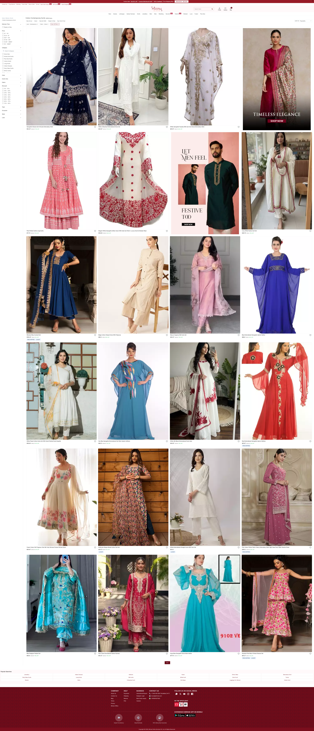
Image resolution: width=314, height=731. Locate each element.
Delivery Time (6, 24)
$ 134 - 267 (7, 39)
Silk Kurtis (130, 677)
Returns (126, 698)
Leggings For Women (235, 680)
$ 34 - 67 (6, 35)
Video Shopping (66, 4)
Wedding (161, 14)
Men (151, 14)
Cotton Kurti (287, 680)
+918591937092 (155, 698)
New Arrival (29, 21)
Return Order (32, 4)
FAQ (125, 701)
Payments (126, 693)
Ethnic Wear (235, 674)
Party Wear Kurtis (8, 68)
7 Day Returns (11, 4)
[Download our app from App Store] (191, 715)
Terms (112, 701)
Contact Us (4, 4)
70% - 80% (7, 103)
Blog (112, 698)
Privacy (113, 703)
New (110, 14)
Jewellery (144, 14)
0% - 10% (7, 88)
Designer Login (141, 696)
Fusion (196, 14)
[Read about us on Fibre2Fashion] (185, 704)
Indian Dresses (8, 66)
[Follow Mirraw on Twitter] (180, 694)
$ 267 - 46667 (8, 42)
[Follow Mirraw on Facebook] (192, 694)
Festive (178, 14)
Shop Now (63, 122)
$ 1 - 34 (6, 33)
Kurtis (138, 14)
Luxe (191, 14)
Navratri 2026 (43, 21)
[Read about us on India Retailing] (181, 704)
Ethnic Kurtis (7, 70)
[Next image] (95, 76)
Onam (35, 21)
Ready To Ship (51, 21)
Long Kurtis (7, 63)
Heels (183, 674)
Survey (37, 4)
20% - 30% (7, 92)
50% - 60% (7, 99)
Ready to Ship (8, 27)
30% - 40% (7, 95)
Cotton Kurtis (7, 61)
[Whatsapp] (176, 694)
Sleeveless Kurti (287, 674)
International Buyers (142, 693)
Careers (139, 701)
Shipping (126, 696)
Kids (155, 14)
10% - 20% (7, 90)
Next (167, 662)
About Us (113, 693)
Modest (185, 14)
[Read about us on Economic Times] (176, 704)
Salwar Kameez (131, 14)
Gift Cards (56, 4)
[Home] (156, 9)
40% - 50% (7, 97)
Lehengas (121, 14)
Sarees (115, 14)
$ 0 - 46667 (7, 44)
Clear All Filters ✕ (55, 24)
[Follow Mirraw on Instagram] (188, 694)
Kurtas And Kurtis (8, 56)
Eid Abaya (183, 680)
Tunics (287, 677)
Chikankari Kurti (131, 680)
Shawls (27, 680)
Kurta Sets (7, 54)
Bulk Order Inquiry (46, 4)
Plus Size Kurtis (8, 58)
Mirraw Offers (114, 706)
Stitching (18, 4)
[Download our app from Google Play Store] (179, 715)
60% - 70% (7, 101)
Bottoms (131, 674)
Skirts (78, 680)
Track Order (24, 4)
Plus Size (202, 14)
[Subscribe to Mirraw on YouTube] (184, 694)
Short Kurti (235, 677)
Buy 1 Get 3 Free (61, 21)
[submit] (212, 8)
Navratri (169, 14)
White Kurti (183, 677)
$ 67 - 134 (7, 37)
